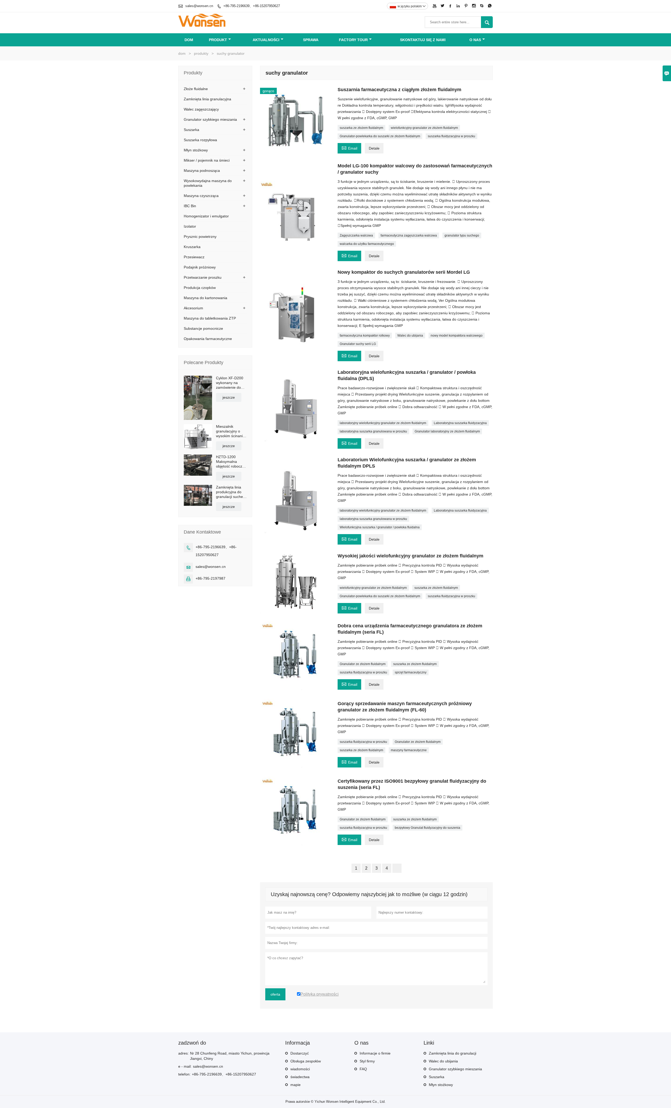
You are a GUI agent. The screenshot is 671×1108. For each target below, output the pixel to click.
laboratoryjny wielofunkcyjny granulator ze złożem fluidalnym (383, 423)
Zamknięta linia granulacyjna (207, 99)
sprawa (310, 40)
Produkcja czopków (200, 288)
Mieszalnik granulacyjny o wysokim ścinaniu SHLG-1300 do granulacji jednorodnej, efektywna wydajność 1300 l (230, 431)
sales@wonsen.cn (199, 6)
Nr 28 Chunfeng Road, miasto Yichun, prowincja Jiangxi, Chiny (229, 1056)
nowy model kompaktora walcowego (457, 335)
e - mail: (185, 1066)
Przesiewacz (194, 257)
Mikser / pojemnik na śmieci (207, 160)
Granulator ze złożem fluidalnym (363, 664)
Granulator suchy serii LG (358, 344)
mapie (295, 1085)
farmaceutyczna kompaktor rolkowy (365, 335)
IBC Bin (190, 206)
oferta (275, 994)
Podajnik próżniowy (200, 267)
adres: (183, 1053)
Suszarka (191, 130)
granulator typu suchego (462, 235)
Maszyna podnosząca (202, 170)
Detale (374, 148)
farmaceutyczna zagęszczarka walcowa (409, 235)
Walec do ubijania (410, 335)
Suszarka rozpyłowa (200, 140)
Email (349, 147)
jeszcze (229, 397)
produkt (218, 40)
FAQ (363, 1069)
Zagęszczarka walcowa (356, 235)
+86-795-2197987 (210, 578)
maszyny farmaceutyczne (409, 750)
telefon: (184, 1074)
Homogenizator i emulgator (206, 216)
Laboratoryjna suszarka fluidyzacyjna (460, 423)
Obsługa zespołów (305, 1061)
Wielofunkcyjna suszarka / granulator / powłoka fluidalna (380, 527)
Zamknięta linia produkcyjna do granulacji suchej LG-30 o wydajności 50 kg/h (230, 492)
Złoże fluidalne (196, 89)
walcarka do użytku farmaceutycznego (367, 244)
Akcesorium (193, 308)
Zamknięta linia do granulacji (452, 1053)
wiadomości (300, 1069)
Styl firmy (367, 1061)
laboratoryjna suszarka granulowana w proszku (373, 431)
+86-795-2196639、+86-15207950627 (251, 6)
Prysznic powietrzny (200, 236)
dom (189, 40)
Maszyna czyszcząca (201, 196)
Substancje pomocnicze (203, 328)
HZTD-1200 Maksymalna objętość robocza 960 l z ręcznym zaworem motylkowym (230, 462)
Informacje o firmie (375, 1053)
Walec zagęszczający (201, 109)
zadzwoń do (192, 1043)
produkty (201, 53)
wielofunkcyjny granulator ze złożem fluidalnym (424, 128)
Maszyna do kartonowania (205, 298)
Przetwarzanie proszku (202, 277)
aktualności (266, 40)
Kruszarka (192, 247)
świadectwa (300, 1077)
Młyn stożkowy (196, 150)
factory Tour (353, 40)
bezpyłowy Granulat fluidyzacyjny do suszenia (427, 828)
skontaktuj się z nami (423, 40)
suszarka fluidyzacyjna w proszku (451, 136)
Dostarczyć (299, 1053)
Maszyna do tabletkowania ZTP (210, 318)
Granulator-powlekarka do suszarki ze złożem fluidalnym (380, 136)
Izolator (190, 226)
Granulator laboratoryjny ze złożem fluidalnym (447, 431)
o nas (475, 40)
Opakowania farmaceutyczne (208, 339)
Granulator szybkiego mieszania (210, 119)
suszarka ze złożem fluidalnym (361, 128)
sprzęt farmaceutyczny (410, 672)
